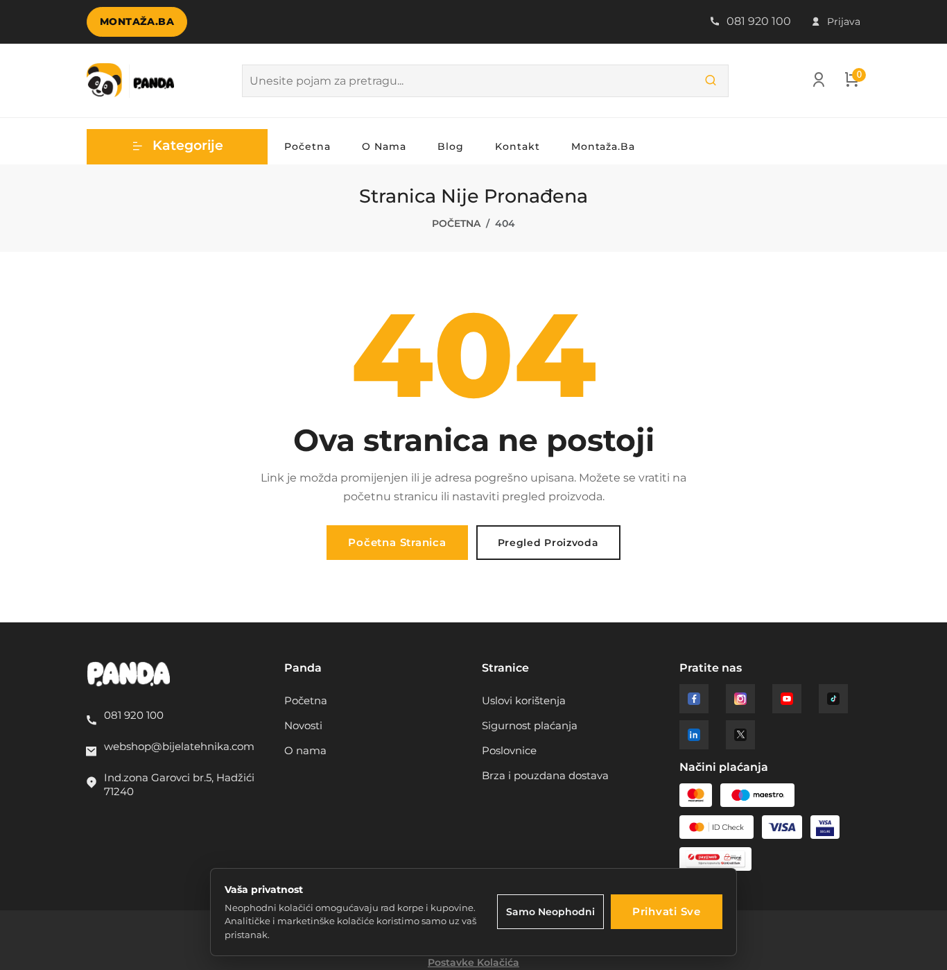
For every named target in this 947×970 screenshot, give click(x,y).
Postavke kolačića (473, 962)
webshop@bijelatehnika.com (179, 746)
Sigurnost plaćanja (529, 725)
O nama (384, 146)
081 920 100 (757, 21)
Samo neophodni (550, 911)
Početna (307, 146)
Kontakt (517, 146)
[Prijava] (818, 82)
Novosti (303, 725)
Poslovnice (509, 750)
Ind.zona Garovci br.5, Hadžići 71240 (179, 784)
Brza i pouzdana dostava (545, 775)
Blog (450, 146)
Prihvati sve (666, 911)
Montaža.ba (137, 21)
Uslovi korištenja (524, 700)
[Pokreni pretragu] (710, 81)
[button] (177, 146)
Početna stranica (397, 542)
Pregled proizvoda (548, 542)
